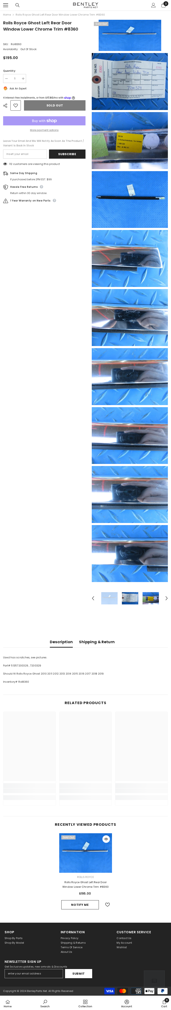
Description (61, 641)
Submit (78, 974)
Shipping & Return (97, 641)
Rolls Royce (85, 877)
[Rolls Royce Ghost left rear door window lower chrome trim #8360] (85, 853)
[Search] (17, 5)
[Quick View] (106, 839)
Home (7, 14)
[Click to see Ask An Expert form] (154, 980)
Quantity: (9, 71)
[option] (109, 598)
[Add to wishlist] (15, 105)
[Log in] (153, 5)
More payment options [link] (44, 130)
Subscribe (67, 154)
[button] (93, 598)
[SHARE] (6, 106)
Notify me (80, 905)
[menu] (5, 5)
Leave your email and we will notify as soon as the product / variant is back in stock (43, 143)
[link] (29, 791)
